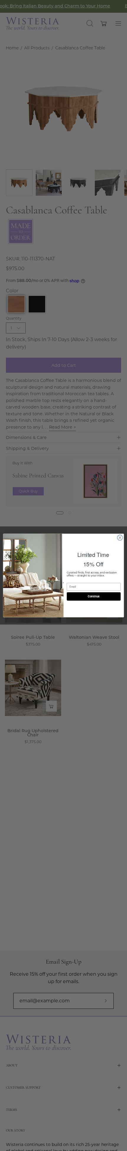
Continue (94, 596)
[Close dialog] (120, 537)
